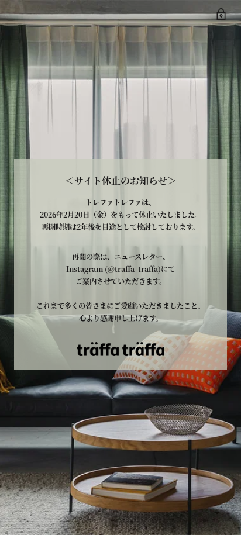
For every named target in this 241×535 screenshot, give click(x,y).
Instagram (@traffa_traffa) (113, 269)
